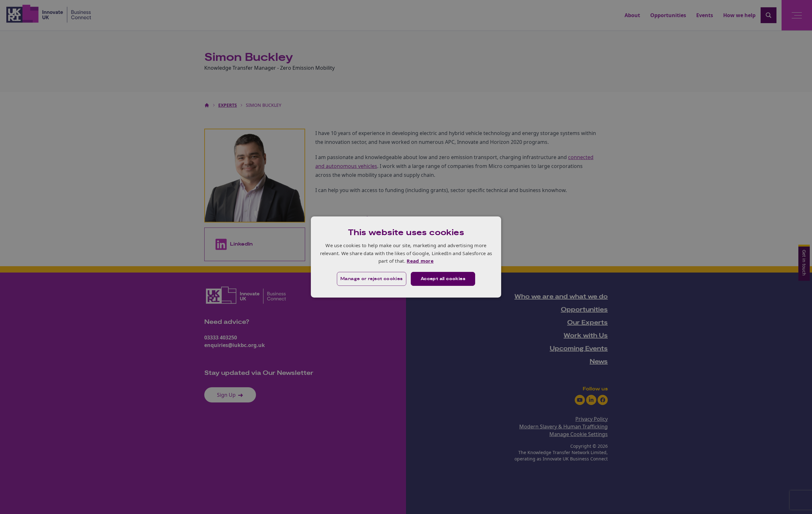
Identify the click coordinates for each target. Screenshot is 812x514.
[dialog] (406, 257)
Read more (420, 261)
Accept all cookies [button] (443, 279)
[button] (372, 279)
